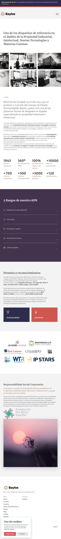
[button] (57, 14)
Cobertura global (12, 247)
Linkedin (24, 499)
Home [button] (5, 499)
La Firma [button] (6, 501)
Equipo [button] (5, 509)
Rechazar (22, 534)
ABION (14, 2)
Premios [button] (6, 516)
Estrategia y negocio (14, 229)
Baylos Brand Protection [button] (10, 506)
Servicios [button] (6, 504)
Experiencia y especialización (17, 210)
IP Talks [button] (5, 514)
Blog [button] (4, 511)
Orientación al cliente (14, 238)
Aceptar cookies (10, 534)
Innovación (11, 219)
